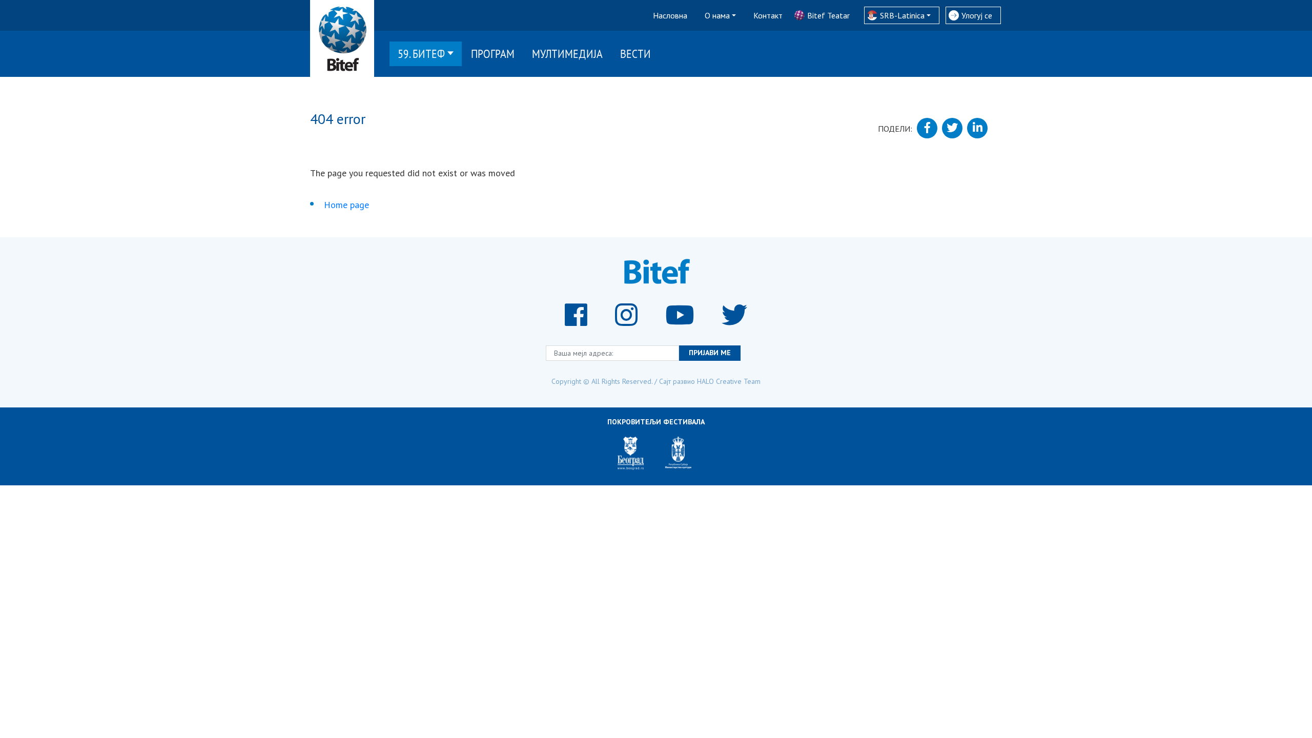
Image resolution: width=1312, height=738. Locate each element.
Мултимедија (567, 53)
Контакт (768, 15)
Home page (346, 205)
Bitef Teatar (828, 15)
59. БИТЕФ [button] (421, 53)
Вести (635, 53)
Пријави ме (710, 352)
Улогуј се (976, 15)
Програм (493, 53)
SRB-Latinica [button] (902, 15)
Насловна (670, 15)
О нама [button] (717, 15)
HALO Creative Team (729, 381)
